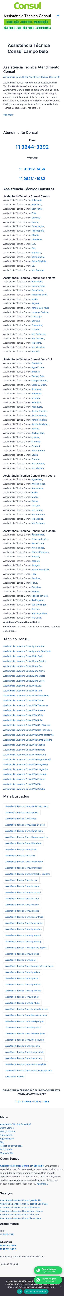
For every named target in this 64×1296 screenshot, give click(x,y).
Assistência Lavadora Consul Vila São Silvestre (26, 725)
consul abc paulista (14, 1076)
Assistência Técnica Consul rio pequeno (24, 1039)
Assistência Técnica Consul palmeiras (23, 929)
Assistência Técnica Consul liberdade (23, 843)
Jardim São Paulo (40, 308)
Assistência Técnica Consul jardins (22, 812)
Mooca (35, 497)
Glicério (35, 235)
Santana (36, 321)
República (36, 252)
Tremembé (37, 325)
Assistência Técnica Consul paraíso (22, 953)
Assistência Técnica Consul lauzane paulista (26, 837)
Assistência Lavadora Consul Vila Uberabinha (26, 695)
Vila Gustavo (38, 338)
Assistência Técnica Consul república (23, 1027)
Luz (33, 244)
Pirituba (35, 591)
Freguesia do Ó (39, 294)
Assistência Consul (13, 77)
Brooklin (36, 371)
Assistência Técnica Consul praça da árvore (26, 1009)
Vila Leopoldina (39, 613)
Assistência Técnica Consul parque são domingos (29, 966)
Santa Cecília (38, 257)
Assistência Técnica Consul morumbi (23, 892)
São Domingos (39, 604)
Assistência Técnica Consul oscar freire (24, 917)
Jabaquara (37, 406)
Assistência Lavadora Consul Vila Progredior (25, 769)
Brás (34, 213)
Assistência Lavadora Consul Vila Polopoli (24, 779)
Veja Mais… (42, 1183)
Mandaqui (37, 316)
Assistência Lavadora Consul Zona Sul (22, 666)
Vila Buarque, (38, 270)
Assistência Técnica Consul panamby (23, 941)
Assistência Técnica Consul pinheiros (23, 990)
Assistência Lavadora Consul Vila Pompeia (24, 774)
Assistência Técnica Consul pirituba (22, 1003)
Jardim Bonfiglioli (40, 569)
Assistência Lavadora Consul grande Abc (24, 646)
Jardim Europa (39, 415)
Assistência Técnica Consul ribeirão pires (25, 1033)
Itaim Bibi (36, 402)
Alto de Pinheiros (40, 552)
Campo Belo (38, 376)
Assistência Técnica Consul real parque (24, 1021)
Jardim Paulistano (40, 424)
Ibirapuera (37, 389)
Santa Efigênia (39, 261)
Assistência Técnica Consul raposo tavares (26, 1015)
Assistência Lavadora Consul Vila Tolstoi (23, 700)
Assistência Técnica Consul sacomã (22, 1046)
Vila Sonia (36, 617)
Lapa (34, 574)
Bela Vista (36, 204)
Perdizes (36, 578)
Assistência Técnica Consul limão (21, 849)
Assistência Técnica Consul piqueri (22, 996)
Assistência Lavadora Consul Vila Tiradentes (25, 705)
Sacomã (36, 446)
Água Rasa (37, 479)
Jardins (35, 428)
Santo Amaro (38, 450)
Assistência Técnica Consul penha (21, 978)
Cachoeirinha (38, 286)
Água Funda (38, 367)
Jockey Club (38, 433)
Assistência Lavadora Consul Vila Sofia (22, 720)
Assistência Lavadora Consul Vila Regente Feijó (27, 759)
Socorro (36, 459)
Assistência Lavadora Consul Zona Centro (24, 661)
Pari (33, 248)
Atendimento (6, 1135)
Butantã (35, 556)
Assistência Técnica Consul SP (15, 1124)
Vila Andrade (38, 463)
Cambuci (36, 217)
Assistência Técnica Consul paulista (22, 972)
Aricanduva (37, 488)
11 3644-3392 (7, 1234)
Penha (35, 501)
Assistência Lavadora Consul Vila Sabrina (24, 744)
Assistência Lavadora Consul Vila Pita (22, 784)
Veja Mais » (9, 115)
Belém (35, 492)
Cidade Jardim (39, 385)
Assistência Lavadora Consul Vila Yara (22, 690)
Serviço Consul (7, 1131)
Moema (35, 437)
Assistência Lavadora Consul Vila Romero (24, 749)
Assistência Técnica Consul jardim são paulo (26, 806)
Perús (34, 582)
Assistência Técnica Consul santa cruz (23, 1058)
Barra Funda (38, 543)
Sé (33, 265)
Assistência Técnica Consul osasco (22, 910)
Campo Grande (39, 380)
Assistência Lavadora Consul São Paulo (23, 656)
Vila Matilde (37, 519)
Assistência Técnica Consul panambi (23, 935)
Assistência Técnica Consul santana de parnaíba (28, 1070)
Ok (19, 1291)
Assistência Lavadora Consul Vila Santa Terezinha (28, 735)
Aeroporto (37, 363)
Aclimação (37, 200)
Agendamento (7, 1138)
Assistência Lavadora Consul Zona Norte (24, 671)
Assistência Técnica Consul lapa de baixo (25, 824)
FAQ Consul (6, 1149)
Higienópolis (38, 230)
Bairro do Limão (39, 539)
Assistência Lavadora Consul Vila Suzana (24, 710)
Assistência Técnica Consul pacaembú (24, 923)
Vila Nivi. (36, 351)
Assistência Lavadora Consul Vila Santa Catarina (27, 739)
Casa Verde (37, 290)
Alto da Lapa (38, 547)
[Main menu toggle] (58, 16)
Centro (35, 222)
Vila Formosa (38, 514)
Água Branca (38, 534)
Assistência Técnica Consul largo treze (24, 831)
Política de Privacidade (36, 1291)
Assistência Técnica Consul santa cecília (24, 1052)
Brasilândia (37, 281)
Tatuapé (36, 505)
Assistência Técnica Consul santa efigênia (25, 1064)
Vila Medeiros (38, 347)
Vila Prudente (38, 523)
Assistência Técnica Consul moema (22, 886)
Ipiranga (36, 398)
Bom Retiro (37, 209)
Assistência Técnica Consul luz (20, 855)
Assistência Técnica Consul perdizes (23, 984)
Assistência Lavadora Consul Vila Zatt (22, 685)
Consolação (38, 226)
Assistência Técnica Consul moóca (22, 898)
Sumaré (35, 609)
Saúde (35, 455)
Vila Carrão (37, 510)
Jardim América (39, 411)
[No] (60, 1286)
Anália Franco (38, 483)
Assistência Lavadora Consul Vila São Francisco (27, 730)
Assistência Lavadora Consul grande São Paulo (27, 651)
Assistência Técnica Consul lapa (20, 818)
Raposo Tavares (40, 596)
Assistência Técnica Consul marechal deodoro (27, 874)
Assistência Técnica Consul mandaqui (23, 867)
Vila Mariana (38, 468)
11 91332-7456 (32, 169)
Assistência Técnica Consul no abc (22, 904)
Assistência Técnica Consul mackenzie (24, 861)
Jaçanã (35, 303)
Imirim (35, 299)
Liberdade (37, 239)
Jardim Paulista (39, 419)
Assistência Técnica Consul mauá (21, 880)
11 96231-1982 (32, 178)
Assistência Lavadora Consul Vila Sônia (23, 715)
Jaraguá (36, 565)
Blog (2, 1142)
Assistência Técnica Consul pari (20, 960)
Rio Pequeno (38, 600)
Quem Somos (7, 1128)
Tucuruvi (36, 329)
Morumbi (36, 441)
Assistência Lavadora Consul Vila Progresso (25, 764)
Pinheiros (36, 587)
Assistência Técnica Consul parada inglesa (26, 947)
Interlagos (37, 393)
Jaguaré (36, 561)
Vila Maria (36, 342)
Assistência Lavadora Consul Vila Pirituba (24, 789)
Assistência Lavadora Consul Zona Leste (24, 680)
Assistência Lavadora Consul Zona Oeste (24, 676)
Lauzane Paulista (40, 312)
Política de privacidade (11, 1146)
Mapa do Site (6, 1153)
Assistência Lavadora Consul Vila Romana (24, 754)
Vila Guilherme (39, 334)
